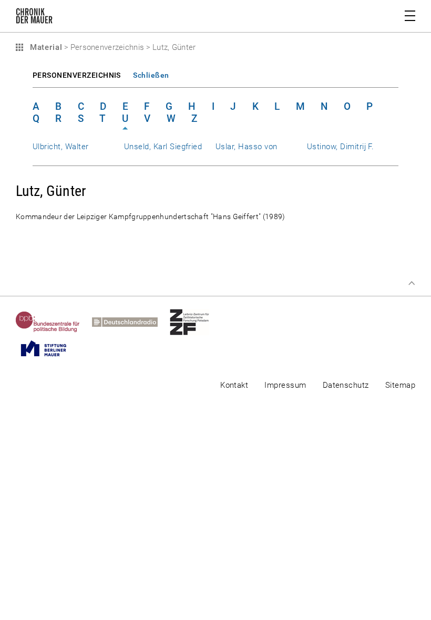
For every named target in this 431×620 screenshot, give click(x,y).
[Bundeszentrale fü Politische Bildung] (54, 322)
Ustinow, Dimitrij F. (340, 146)
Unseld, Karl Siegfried (163, 146)
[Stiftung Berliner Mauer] (50, 348)
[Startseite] (34, 18)
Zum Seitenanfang (411, 283)
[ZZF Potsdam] (195, 322)
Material (44, 47)
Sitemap (400, 385)
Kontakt (234, 385)
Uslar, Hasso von (247, 146)
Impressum (285, 385)
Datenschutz (346, 385)
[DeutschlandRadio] (131, 322)
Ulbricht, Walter (61, 146)
